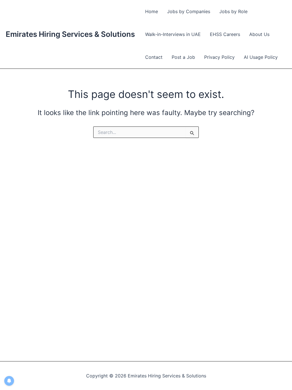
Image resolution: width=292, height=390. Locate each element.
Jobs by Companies (188, 11)
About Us (259, 34)
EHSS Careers (225, 34)
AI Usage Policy (261, 57)
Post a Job (183, 57)
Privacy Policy (219, 57)
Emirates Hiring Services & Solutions (70, 34)
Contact (154, 57)
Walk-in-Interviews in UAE (173, 34)
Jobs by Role (233, 11)
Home (151, 11)
